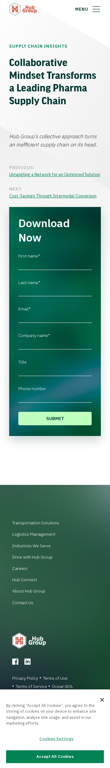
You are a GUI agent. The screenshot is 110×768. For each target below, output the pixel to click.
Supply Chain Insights (38, 46)
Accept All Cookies (54, 756)
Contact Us (22, 602)
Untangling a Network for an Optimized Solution (54, 174)
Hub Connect (24, 579)
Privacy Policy (25, 678)
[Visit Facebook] (15, 661)
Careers (20, 568)
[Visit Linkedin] (27, 661)
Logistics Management (33, 534)
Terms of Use (55, 678)
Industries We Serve (31, 545)
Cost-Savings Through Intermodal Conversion (53, 196)
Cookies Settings (56, 738)
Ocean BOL (62, 686)
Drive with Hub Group (32, 557)
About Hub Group (28, 591)
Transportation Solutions (35, 523)
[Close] (102, 700)
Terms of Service (31, 686)
